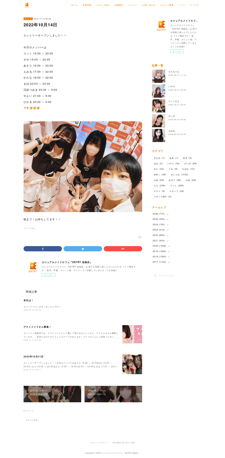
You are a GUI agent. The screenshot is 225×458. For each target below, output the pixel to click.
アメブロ (194, 4)
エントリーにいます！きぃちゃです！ (42, 306)
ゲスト (159, 191)
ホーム (74, 4)
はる (158, 163)
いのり (172, 86)
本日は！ (29, 300)
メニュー (132, 4)
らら (160, 185)
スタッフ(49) (29, 228)
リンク (182, 4)
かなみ (159, 157)
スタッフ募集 (167, 4)
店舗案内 (119, 4)
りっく (177, 185)
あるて (175, 180)
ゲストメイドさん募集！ (37, 326)
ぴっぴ (172, 115)
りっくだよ (174, 101)
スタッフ (28, 19)
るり (159, 168)
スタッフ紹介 (103, 4)
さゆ (159, 180)
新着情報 (87, 4)
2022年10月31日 (33, 356)
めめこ (160, 174)
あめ (173, 157)
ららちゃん (174, 71)
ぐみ (173, 168)
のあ (191, 180)
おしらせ (179, 174)
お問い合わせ (148, 4)
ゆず (187, 157)
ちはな (172, 130)
